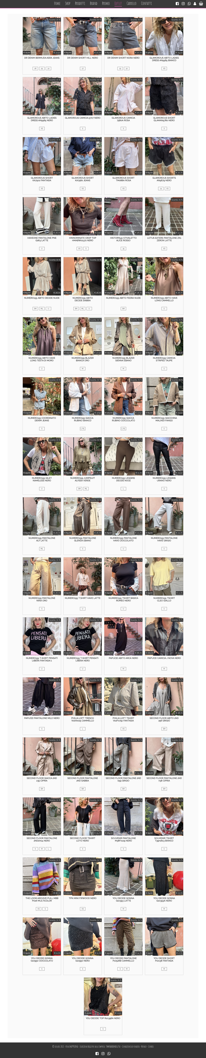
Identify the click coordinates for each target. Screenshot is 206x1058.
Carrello (131, 3)
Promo (106, 3)
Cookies (151, 1046)
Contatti (146, 3)
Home (57, 3)
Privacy (144, 1046)
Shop (67, 3)
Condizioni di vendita (130, 1046)
